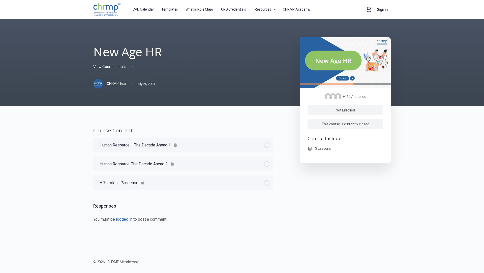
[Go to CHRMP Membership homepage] (107, 9)
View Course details (110, 66)
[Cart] (369, 9)
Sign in (382, 10)
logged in (124, 219)
